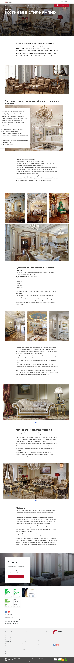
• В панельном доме (24, 651)
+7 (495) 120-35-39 (64, 2)
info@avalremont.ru (9, 617)
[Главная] (8, 2)
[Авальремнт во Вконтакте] (54, 645)
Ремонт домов (28, 5)
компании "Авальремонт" (22, 546)
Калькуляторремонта (60, 632)
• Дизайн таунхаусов (8, 639)
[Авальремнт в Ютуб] (57, 645)
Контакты (40, 640)
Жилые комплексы (42, 634)
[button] (35, 422)
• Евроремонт (23, 639)
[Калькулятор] (55, 632)
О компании (40, 636)
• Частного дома (8, 653)
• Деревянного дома (8, 647)
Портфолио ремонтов (42, 632)
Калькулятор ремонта (63, 5)
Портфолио (35, 5)
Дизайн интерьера (9, 5)
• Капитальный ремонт (25, 637)
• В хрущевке (23, 649)
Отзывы (39, 638)
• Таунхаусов (7, 645)
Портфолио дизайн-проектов (44, 631)
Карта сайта (40, 644)
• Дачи (6, 649)
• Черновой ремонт (24, 645)
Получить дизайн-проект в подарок (16, 576)
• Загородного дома (8, 651)
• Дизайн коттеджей (8, 637)
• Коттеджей (7, 643)
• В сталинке (23, 647)
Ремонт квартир (18, 5)
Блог (39, 642)
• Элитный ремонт (24, 641)
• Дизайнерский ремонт (25, 643)
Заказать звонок (56, 640)
